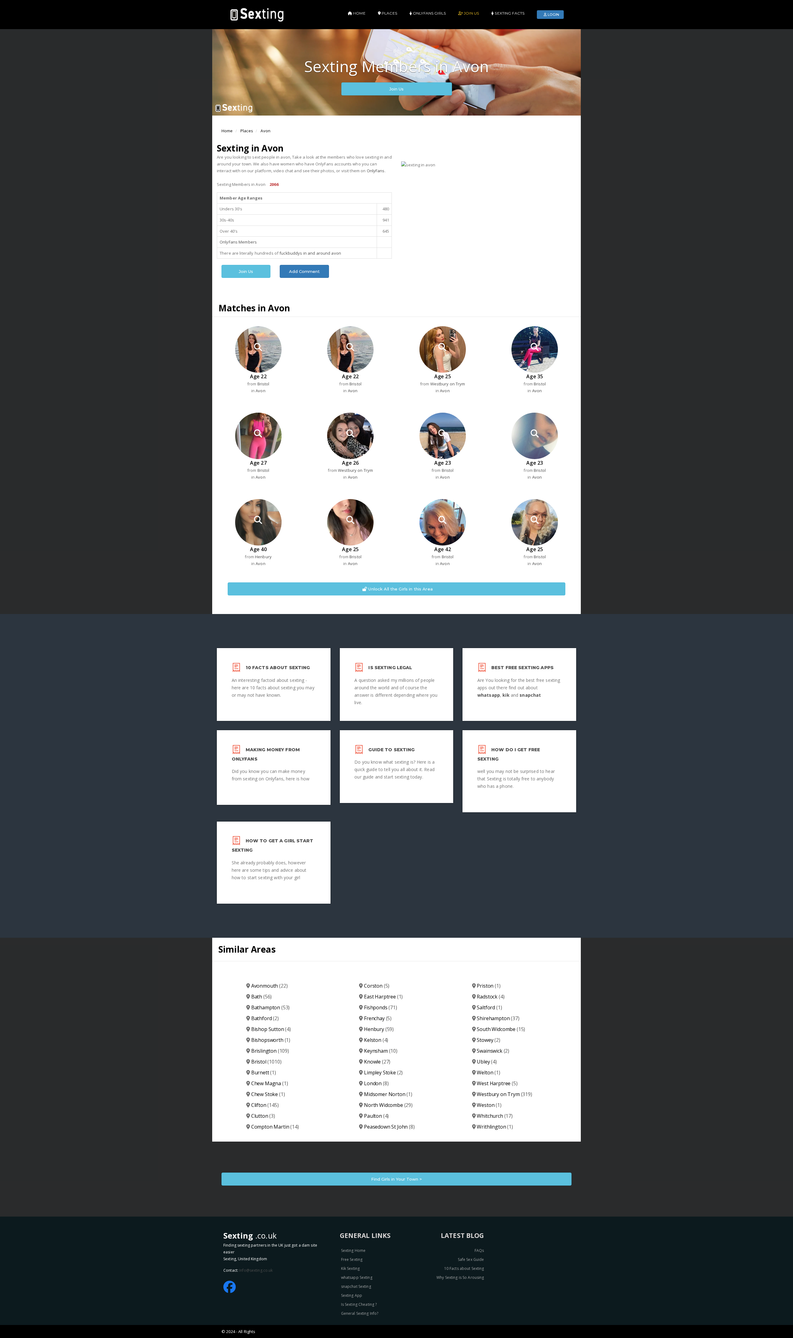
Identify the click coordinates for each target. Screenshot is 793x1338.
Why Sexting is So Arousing (460, 1277)
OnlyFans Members (238, 242)
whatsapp (488, 695)
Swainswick (493, 1050)
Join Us (396, 88)
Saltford (489, 1007)
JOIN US (471, 13)
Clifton (265, 1105)
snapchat (530, 695)
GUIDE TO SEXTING (391, 749)
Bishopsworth (270, 1040)
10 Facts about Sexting (464, 1268)
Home (227, 131)
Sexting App (351, 1295)
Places (246, 131)
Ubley (487, 1061)
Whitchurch (495, 1115)
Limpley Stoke (383, 1072)
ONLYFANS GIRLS (429, 13)
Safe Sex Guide (471, 1259)
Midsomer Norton (388, 1094)
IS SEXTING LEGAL (390, 667)
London (376, 1083)
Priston (488, 985)
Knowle (377, 1061)
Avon (265, 131)
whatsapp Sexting (356, 1277)
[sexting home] (258, 13)
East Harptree (383, 996)
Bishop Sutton (271, 1029)
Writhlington (495, 1126)
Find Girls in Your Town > (396, 1179)
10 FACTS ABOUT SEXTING (278, 667)
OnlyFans (376, 170)
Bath (261, 996)
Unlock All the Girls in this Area (399, 588)
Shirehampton (498, 1018)
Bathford (265, 1018)
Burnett (263, 1072)
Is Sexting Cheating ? (359, 1304)
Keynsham (380, 1050)
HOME (359, 13)
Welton (488, 1072)
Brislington (270, 1050)
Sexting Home (353, 1250)
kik (505, 695)
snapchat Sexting (356, 1286)
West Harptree (497, 1083)
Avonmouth (269, 985)
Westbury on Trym (447, 384)
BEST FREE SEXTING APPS (522, 667)
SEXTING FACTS (509, 13)
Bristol (263, 384)
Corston (376, 985)
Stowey (488, 1040)
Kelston (376, 1040)
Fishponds (380, 1007)
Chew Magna (269, 1083)
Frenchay (378, 1018)
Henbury (263, 556)
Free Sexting (352, 1259)
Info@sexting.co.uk (256, 1270)
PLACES (389, 13)
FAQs (479, 1250)
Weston (489, 1105)
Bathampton (270, 1007)
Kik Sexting (350, 1268)
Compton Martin (275, 1126)
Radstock (490, 996)
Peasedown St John (389, 1126)
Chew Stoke (268, 1094)
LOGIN (553, 14)
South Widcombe (501, 1029)
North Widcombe (388, 1105)
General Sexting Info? (360, 1313)
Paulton (376, 1115)
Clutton (263, 1115)
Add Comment (304, 271)
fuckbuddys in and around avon (310, 253)
